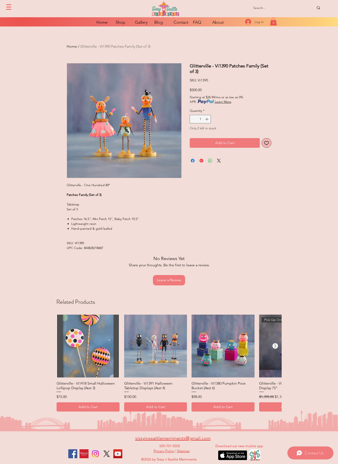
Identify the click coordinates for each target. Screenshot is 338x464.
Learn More (223, 102)
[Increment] (207, 119)
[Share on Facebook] (192, 160)
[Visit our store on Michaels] (84, 453)
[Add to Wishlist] (266, 143)
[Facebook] (72, 453)
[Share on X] (219, 160)
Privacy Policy (164, 451)
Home (72, 46)
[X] (106, 453)
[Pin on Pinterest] (201, 160)
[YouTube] (117, 453)
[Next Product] (275, 346)
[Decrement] (193, 119)
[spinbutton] (200, 119)
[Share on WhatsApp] (210, 160)
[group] (169, 363)
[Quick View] (88, 346)
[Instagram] (95, 453)
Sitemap (183, 451)
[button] (273, 21)
